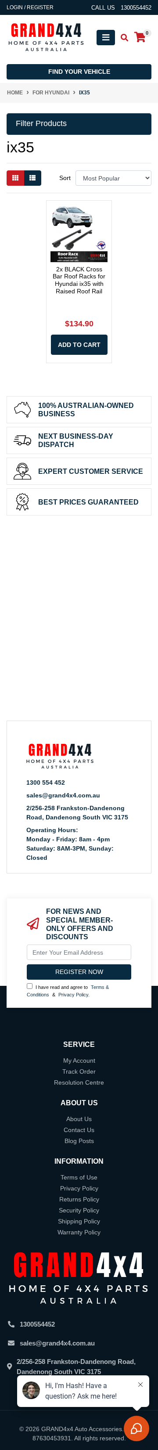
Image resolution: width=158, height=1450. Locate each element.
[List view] (32, 178)
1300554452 (37, 1324)
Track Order (79, 1071)
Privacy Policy (73, 994)
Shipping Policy (79, 1221)
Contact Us (79, 1129)
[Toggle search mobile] (122, 38)
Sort (65, 177)
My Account (79, 1060)
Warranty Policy (79, 1232)
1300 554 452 (45, 782)
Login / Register (30, 7)
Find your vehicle (79, 71)
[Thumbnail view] (15, 178)
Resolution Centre (79, 1082)
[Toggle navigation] (106, 37)
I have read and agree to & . (68, 991)
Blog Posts (79, 1140)
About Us (79, 1118)
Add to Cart (79, 344)
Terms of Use (79, 1177)
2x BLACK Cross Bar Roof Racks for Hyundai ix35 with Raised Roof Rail (79, 280)
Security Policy (79, 1210)
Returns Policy (79, 1199)
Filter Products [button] (41, 123)
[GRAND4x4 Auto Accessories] (46, 37)
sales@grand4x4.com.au (63, 795)
